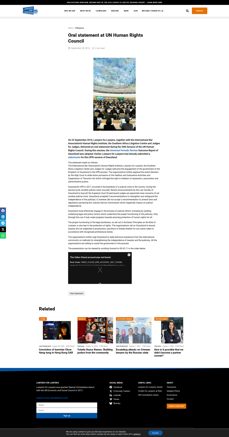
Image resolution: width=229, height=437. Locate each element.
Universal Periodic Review (124, 150)
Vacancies (171, 387)
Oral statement (76, 293)
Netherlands (161, 319)
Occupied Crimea (124, 319)
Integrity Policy (173, 391)
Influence (79, 28)
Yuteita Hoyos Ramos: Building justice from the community (95, 351)
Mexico (82, 319)
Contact (170, 399)
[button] (187, 10)
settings (136, 434)
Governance (172, 395)
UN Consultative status (148, 395)
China (42, 319)
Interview (80, 346)
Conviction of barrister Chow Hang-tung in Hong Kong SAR (56, 351)
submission (74, 157)
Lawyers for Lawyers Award (150, 387)
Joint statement (45, 346)
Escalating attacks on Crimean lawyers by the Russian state (133, 351)
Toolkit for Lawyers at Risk (150, 391)
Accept (155, 433)
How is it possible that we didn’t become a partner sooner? (168, 352)
